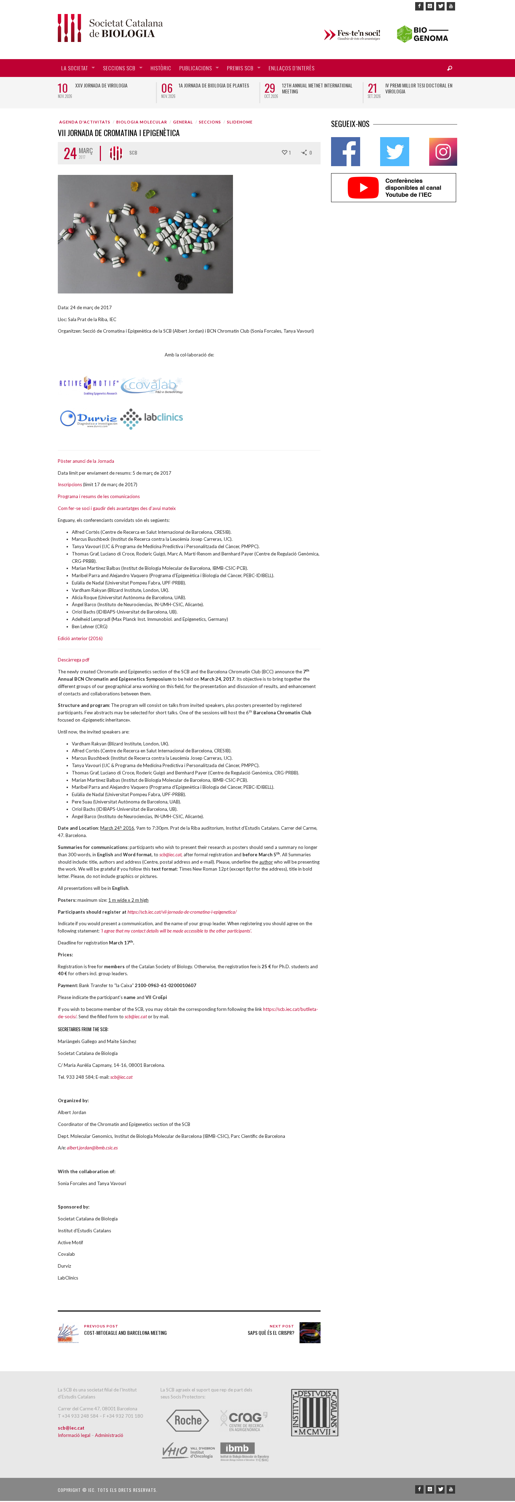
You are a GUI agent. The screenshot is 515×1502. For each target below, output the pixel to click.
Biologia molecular (141, 122)
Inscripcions (70, 484)
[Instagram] (430, 6)
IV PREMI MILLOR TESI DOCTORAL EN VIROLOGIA (418, 88)
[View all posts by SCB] (116, 153)
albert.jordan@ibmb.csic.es (92, 1147)
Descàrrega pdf (73, 660)
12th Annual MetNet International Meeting (317, 88)
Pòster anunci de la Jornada (86, 461)
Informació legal (74, 1435)
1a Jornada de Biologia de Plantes (214, 85)
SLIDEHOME (240, 122)
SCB (133, 152)
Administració (109, 1435)
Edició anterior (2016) (80, 638)
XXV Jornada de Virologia (101, 85)
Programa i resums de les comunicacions (99, 496)
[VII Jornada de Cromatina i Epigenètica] (145, 233)
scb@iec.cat (170, 854)
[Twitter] (440, 6)
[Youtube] (451, 6)
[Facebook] (419, 6)
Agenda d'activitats (84, 122)
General (183, 122)
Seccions (210, 122)
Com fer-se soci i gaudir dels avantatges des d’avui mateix (117, 508)
